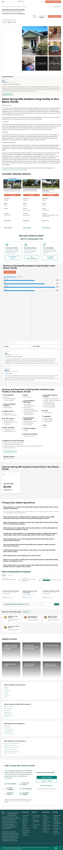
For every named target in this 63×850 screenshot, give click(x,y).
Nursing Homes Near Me (57, 833)
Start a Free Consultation (53, 1)
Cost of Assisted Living (51, 645)
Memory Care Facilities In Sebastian (11, 743)
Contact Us (46, 831)
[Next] (59, 572)
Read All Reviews (7, 94)
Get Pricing (12, 195)
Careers (45, 830)
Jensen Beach (7, 694)
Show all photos (55, 63)
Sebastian (6, 687)
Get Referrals (36, 825)
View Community (8, 227)
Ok (56, 848)
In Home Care (7, 727)
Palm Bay (6, 693)
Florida (9, 6)
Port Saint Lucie (7, 691)
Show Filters (36, 346)
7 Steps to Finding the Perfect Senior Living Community (10, 647)
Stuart (5, 696)
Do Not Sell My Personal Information (26, 834)
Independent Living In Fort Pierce (11, 751)
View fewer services (10, 451)
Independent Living (8, 731)
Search (56, 604)
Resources (25, 822)
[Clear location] (53, 604)
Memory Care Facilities (9, 733)
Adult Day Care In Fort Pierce (10, 745)
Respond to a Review (46, 781)
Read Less (26, 611)
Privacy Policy (14, 840)
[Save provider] (60, 6)
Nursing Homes (7, 726)
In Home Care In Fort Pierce (10, 749)
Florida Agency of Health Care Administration (14, 169)
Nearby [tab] (4, 575)
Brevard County (7, 712)
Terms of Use (5, 840)
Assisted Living (5, 79)
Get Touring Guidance (50, 257)
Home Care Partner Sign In (36, 822)
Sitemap (25, 827)
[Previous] (55, 572)
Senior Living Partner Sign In (36, 817)
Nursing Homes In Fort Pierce (10, 753)
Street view (42, 63)
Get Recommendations (31, 257)
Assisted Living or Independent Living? (51, 664)
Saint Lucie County (8, 708)
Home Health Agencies (9, 729)
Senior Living (5, 6)
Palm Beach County (8, 714)
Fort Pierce (6, 689)
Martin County (7, 710)
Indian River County (8, 706)
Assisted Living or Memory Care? (29, 664)
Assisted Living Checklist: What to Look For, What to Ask (31, 647)
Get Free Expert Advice (13, 257)
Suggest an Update (47, 777)
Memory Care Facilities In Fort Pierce (12, 747)
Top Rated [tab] (10, 575)
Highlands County (8, 716)
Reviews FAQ (46, 828)
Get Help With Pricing (54, 16)
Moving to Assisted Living (9, 664)
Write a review (10, 272)
